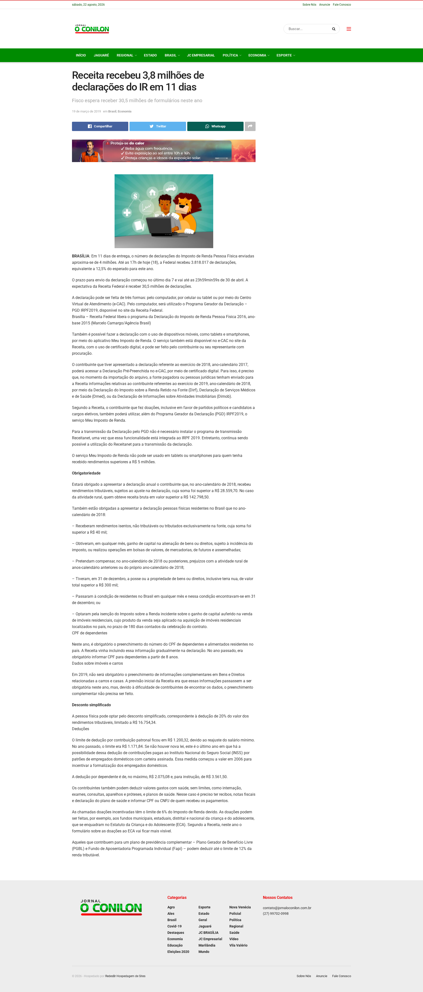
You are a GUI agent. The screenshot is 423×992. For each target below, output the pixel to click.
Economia (257, 55)
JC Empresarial (201, 55)
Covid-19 (174, 926)
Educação (175, 945)
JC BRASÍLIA (208, 933)
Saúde (234, 933)
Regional (125, 55)
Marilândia (207, 945)
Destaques (175, 933)
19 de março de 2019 (86, 111)
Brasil (170, 55)
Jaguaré (101, 55)
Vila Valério (238, 945)
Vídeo (233, 939)
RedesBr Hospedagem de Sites (125, 976)
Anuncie (324, 4)
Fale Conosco (342, 4)
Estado (150, 55)
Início (81, 55)
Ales (170, 913)
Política (230, 55)
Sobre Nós (309, 4)
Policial (235, 913)
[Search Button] (335, 29)
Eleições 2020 (178, 952)
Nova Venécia (240, 907)
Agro (171, 907)
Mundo (204, 952)
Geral (203, 920)
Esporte (284, 55)
